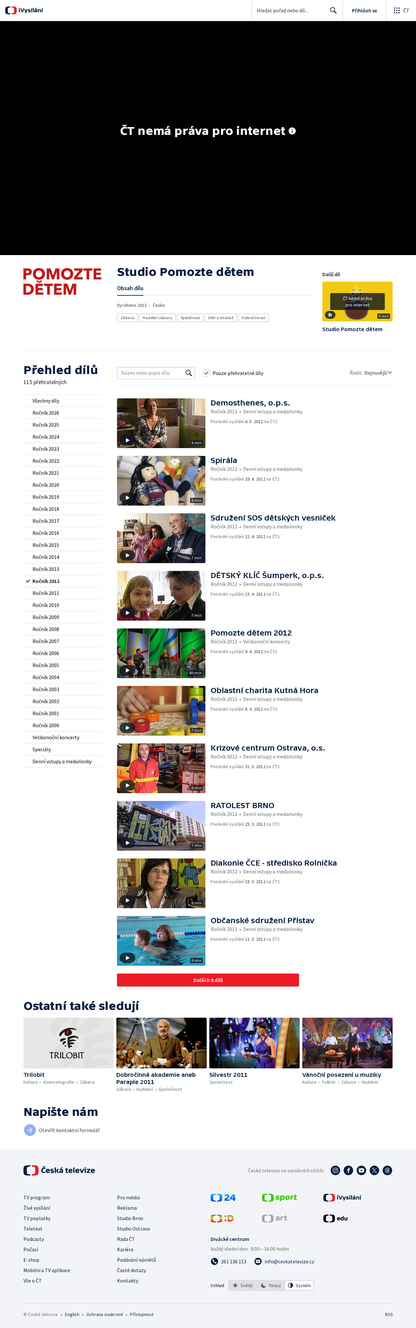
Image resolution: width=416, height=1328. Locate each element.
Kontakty (127, 1280)
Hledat (333, 10)
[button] (357, 304)
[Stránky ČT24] (223, 1199)
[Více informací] (292, 131)
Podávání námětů (136, 1260)
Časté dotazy (131, 1270)
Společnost (190, 317)
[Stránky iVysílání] (342, 1199)
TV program (36, 1197)
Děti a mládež (220, 317)
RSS (389, 1314)
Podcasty (33, 1239)
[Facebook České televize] (348, 1170)
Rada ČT (126, 1239)
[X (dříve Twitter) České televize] (374, 1170)
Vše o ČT (32, 1280)
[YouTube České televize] (361, 1170)
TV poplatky (36, 1218)
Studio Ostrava (133, 1228)
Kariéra (125, 1249)
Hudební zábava (157, 317)
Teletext (33, 1228)
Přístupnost (141, 1314)
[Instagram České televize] (335, 1170)
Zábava (127, 317)
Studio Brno (130, 1218)
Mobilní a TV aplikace (46, 1270)
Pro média (128, 1197)
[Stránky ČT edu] (335, 1220)
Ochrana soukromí (104, 1314)
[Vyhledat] (189, 373)
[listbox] (271, 1285)
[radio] (62, 400)
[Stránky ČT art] (274, 1220)
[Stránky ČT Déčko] (222, 1220)
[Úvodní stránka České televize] (59, 1170)
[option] (243, 1285)
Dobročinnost (254, 317)
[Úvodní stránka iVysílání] (30, 10)
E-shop (31, 1260)
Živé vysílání (36, 1208)
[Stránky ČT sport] (279, 1199)
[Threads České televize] (387, 1170)
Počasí (30, 1249)
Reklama (127, 1208)
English (72, 1314)
